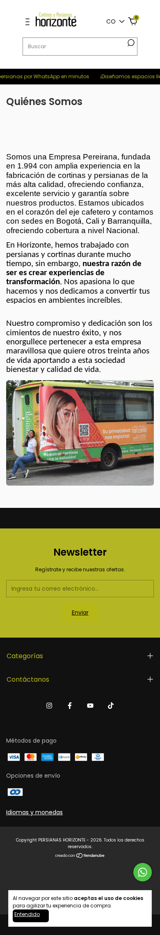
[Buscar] (130, 42)
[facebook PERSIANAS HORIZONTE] (69, 705)
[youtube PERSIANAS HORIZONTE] (90, 705)
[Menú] (27, 22)
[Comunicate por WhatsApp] (142, 872)
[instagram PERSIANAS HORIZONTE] (49, 705)
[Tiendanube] (80, 856)
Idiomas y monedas (34, 812)
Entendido (27, 914)
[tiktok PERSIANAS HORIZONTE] (110, 705)
